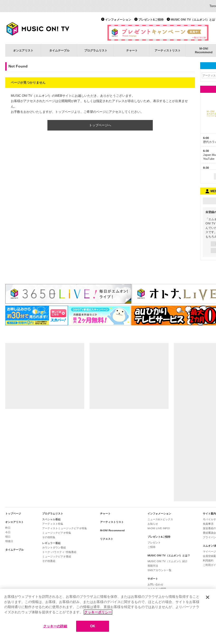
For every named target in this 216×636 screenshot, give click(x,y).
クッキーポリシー (98, 612)
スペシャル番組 (51, 519)
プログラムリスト (95, 50)
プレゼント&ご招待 (151, 19)
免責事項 (208, 523)
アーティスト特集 (52, 523)
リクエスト (106, 538)
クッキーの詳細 (55, 626)
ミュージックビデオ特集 (56, 532)
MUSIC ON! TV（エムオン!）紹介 (168, 561)
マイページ (209, 551)
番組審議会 (209, 532)
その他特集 (48, 537)
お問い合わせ (155, 584)
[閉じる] (207, 597)
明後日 (9, 541)
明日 (8, 536)
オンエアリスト (23, 50)
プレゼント (154, 542)
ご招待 (151, 547)
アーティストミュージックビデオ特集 (64, 528)
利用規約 (208, 560)
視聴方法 (153, 565)
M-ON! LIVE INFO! (159, 528)
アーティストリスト (168, 50)
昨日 (8, 527)
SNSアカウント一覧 (159, 570)
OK (92, 626)
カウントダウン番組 (54, 547)
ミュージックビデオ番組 (56, 556)
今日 (8, 532)
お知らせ (153, 523)
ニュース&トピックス (160, 519)
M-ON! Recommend (112, 530)
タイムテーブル (59, 50)
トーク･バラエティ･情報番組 (59, 552)
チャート (132, 50)
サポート (153, 578)
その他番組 (48, 561)
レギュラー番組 (51, 543)
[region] (108, 612)
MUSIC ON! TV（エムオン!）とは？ (169, 555)
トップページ (13, 513)
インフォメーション (118, 19)
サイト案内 (209, 513)
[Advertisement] (44, 376)
